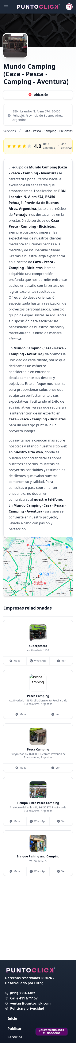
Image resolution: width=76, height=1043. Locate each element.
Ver (63, 661)
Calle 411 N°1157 (24, 998)
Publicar (15, 1028)
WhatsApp (40, 661)
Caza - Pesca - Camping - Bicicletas (48, 131)
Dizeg (38, 983)
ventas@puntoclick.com (30, 1003)
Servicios (9, 131)
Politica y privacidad (27, 1008)
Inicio (12, 1018)
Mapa (17, 661)
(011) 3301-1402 (22, 993)
